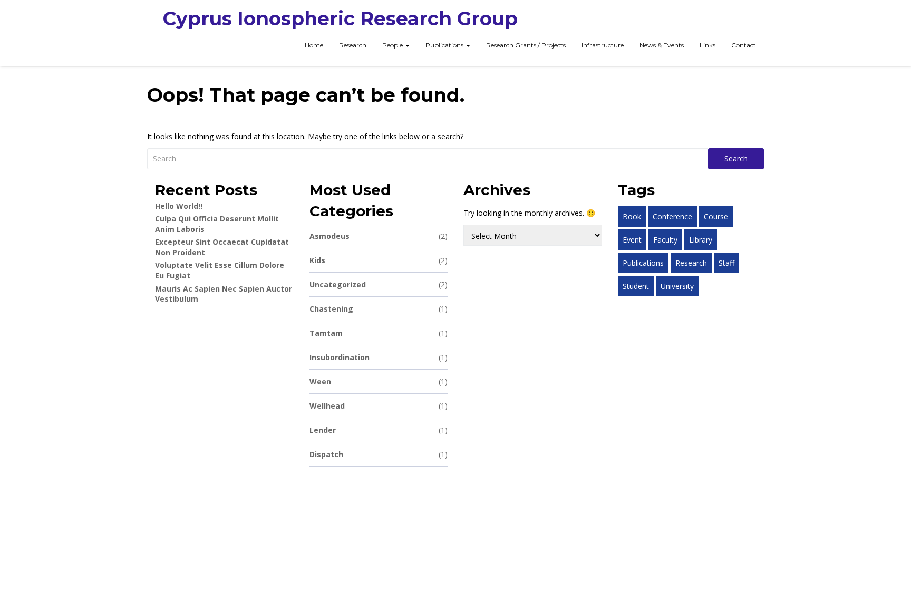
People (393, 45)
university (677, 286)
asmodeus (378, 236)
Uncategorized (378, 284)
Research (352, 45)
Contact (743, 45)
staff (726, 263)
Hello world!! (178, 206)
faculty (665, 240)
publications (643, 263)
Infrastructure (603, 45)
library (700, 240)
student (636, 286)
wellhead (378, 406)
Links (707, 45)
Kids (378, 260)
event (632, 240)
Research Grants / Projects (526, 45)
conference (672, 216)
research (691, 263)
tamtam (378, 333)
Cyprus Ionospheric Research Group (340, 18)
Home (314, 45)
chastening (378, 309)
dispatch (378, 454)
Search (736, 158)
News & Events (661, 45)
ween (378, 381)
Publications (445, 45)
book (632, 216)
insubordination (378, 357)
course (716, 216)
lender (378, 430)
